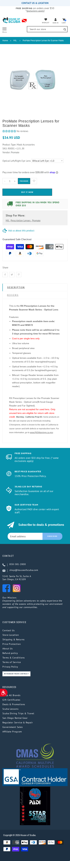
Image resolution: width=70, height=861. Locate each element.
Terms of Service (11, 662)
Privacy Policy (10, 666)
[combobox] (47, 29)
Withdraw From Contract (16, 674)
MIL (15, 40)
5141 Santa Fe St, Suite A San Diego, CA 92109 (16, 578)
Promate (36, 220)
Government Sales (12, 727)
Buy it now (27, 192)
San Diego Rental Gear (15, 717)
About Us (7, 648)
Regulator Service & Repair (17, 722)
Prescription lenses (21, 220)
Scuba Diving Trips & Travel (18, 713)
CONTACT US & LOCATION (35, 3)
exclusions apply (35, 10)
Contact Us (8, 630)
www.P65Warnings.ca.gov (41, 432)
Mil (8, 220)
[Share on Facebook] (5, 274)
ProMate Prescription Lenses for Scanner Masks (43, 40)
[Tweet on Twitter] (11, 274)
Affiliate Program (12, 731)
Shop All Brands (11, 695)
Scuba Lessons (10, 708)
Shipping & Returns (13, 639)
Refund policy (10, 653)
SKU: (5, 148)
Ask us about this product (21, 230)
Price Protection (11, 644)
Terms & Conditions (13, 657)
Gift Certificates (11, 699)
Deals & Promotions (13, 704)
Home (5, 40)
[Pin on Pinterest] (18, 274)
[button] (9, 131)
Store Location (10, 634)
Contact (8, 555)
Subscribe (52, 536)
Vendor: (6, 152)
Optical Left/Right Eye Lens (16, 160)
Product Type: (9, 144)
